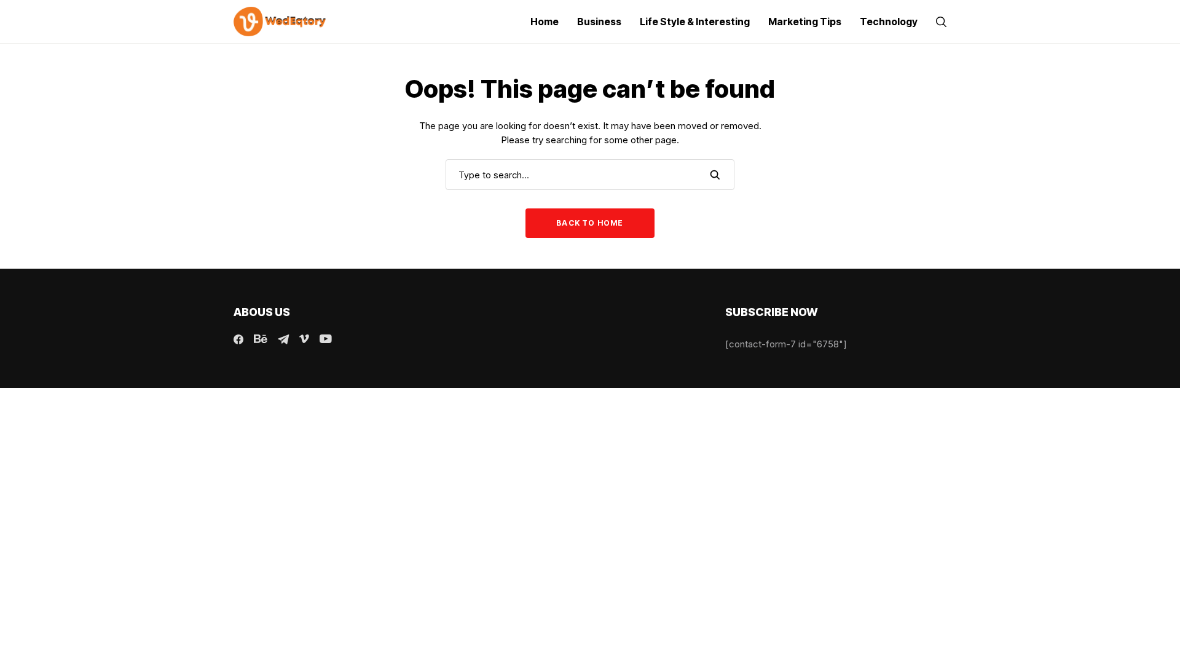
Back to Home (589, 222)
